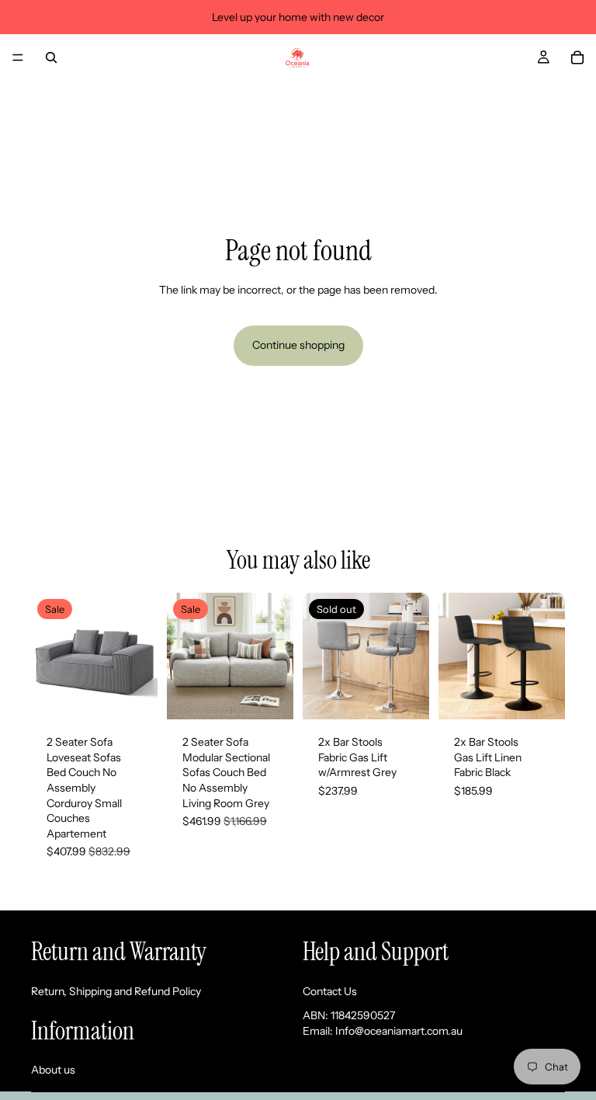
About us (53, 1070)
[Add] (133, 695)
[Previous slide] (48, 656)
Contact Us (330, 990)
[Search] (51, 57)
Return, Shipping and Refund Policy (116, 990)
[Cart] (577, 57)
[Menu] (18, 57)
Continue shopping (298, 345)
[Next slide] (140, 656)
